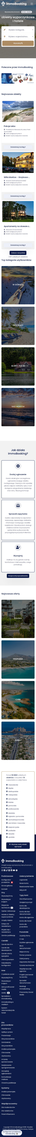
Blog (3, 892)
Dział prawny (24, 958)
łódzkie (10, 802)
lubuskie (11, 834)
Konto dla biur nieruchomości (25, 913)
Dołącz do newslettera (6, 925)
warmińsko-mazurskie (16, 823)
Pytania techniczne (26, 965)
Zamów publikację (8, 935)
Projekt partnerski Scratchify (26, 976)
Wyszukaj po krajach (6, 900)
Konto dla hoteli (25, 921)
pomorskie (12, 806)
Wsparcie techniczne (5, 906)
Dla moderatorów (8, 1107)
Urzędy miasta (6, 920)
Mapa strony (24, 952)
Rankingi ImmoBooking (24, 987)
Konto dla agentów (26, 917)
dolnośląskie (13, 799)
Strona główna (6, 886)
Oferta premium (7, 959)
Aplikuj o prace (7, 1032)
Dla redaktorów (7, 1111)
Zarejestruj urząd (25, 902)
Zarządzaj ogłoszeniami (6, 1072)
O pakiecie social (7, 974)
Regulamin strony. (22, 1129)
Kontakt (4, 889)
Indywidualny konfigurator (6, 964)
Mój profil (22, 890)
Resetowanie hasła (26, 887)
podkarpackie (13, 809)
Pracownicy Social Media (26, 993)
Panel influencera (8, 1114)
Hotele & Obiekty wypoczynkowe (7, 915)
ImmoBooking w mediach (7, 1003)
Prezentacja (6, 1035)
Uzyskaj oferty (24, 936)
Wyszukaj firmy (7, 896)
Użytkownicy (6, 1056)
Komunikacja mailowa (6, 1078)
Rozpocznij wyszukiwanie (18, 576)
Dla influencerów (25, 899)
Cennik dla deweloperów (6, 949)
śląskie (10, 788)
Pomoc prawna (25, 955)
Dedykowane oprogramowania (8, 1066)
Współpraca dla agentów (25, 970)
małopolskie (12, 795)
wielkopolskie (13, 791)
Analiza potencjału (8, 1049)
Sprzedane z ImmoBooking (6, 997)
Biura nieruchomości (25, 947)
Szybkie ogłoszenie (26, 942)
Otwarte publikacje (8, 1083)
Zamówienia (5, 1042)
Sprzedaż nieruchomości (25, 981)
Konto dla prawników (23, 925)
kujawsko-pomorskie (16, 816)
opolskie (11, 837)
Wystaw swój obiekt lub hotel (19, 845)
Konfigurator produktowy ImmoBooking (12, 1133)
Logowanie (23, 880)
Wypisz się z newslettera (6, 931)
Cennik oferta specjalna (6, 954)
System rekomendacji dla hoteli (7, 1010)
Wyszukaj (17, 43)
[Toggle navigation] (31, 4)
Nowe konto (24, 883)
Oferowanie (5, 1052)
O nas (21, 939)
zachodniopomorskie (16, 820)
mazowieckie (13, 785)
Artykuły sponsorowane (7, 1060)
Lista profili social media (7, 988)
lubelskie (11, 813)
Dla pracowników (7, 1039)
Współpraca (6, 1029)
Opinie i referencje (8, 911)
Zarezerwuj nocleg (17, 147)
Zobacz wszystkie (18, 253)
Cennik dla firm (7, 944)
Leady (3, 993)
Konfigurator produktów (6, 881)
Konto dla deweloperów (24, 907)
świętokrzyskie (13, 827)
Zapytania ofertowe (26, 962)
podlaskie (11, 830)
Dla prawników (7, 1046)
